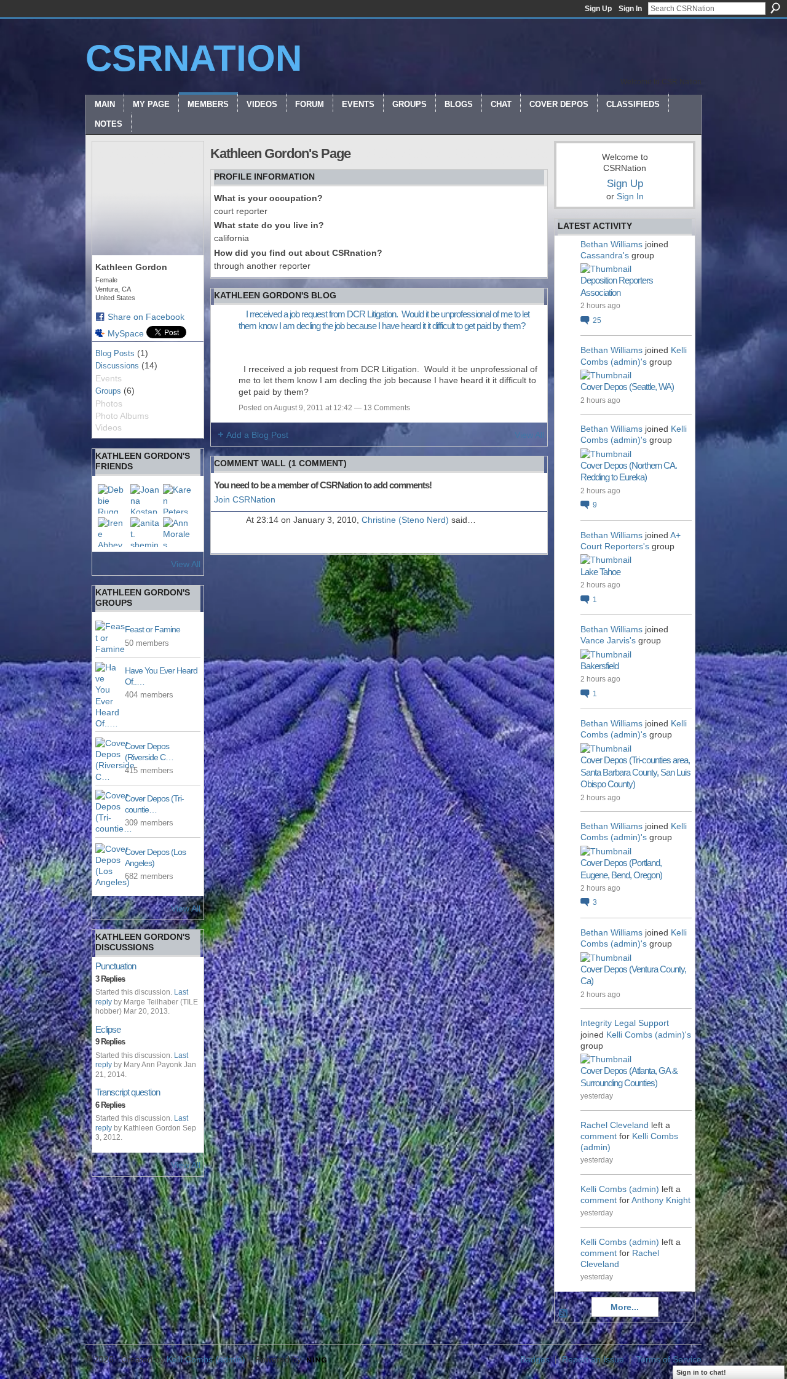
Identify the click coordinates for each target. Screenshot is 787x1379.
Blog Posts (115, 353)
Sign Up (598, 8)
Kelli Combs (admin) (619, 1189)
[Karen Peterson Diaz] (177, 499)
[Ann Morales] (177, 532)
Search (775, 8)
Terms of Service (669, 1359)
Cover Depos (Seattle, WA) (627, 386)
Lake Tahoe (600, 571)
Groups (108, 390)
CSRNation (193, 58)
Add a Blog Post (257, 435)
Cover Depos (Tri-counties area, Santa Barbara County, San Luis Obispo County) (635, 772)
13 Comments (386, 407)
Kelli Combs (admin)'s (648, 1034)
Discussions (117, 365)
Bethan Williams (611, 244)
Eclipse (108, 1029)
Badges (535, 1359)
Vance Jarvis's (608, 640)
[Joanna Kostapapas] (145, 499)
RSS (563, 1313)
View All (185, 564)
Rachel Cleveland (614, 1125)
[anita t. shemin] (145, 532)
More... (625, 1307)
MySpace (126, 333)
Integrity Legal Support (624, 1023)
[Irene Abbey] (112, 532)
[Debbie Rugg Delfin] (112, 499)
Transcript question (127, 1092)
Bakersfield (599, 666)
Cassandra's (604, 255)
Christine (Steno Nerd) (405, 520)
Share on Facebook (146, 317)
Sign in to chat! (701, 1372)
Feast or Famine (152, 629)
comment (598, 1136)
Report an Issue (593, 1359)
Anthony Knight (660, 1200)
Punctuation (115, 966)
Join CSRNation (244, 499)
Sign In (630, 8)
